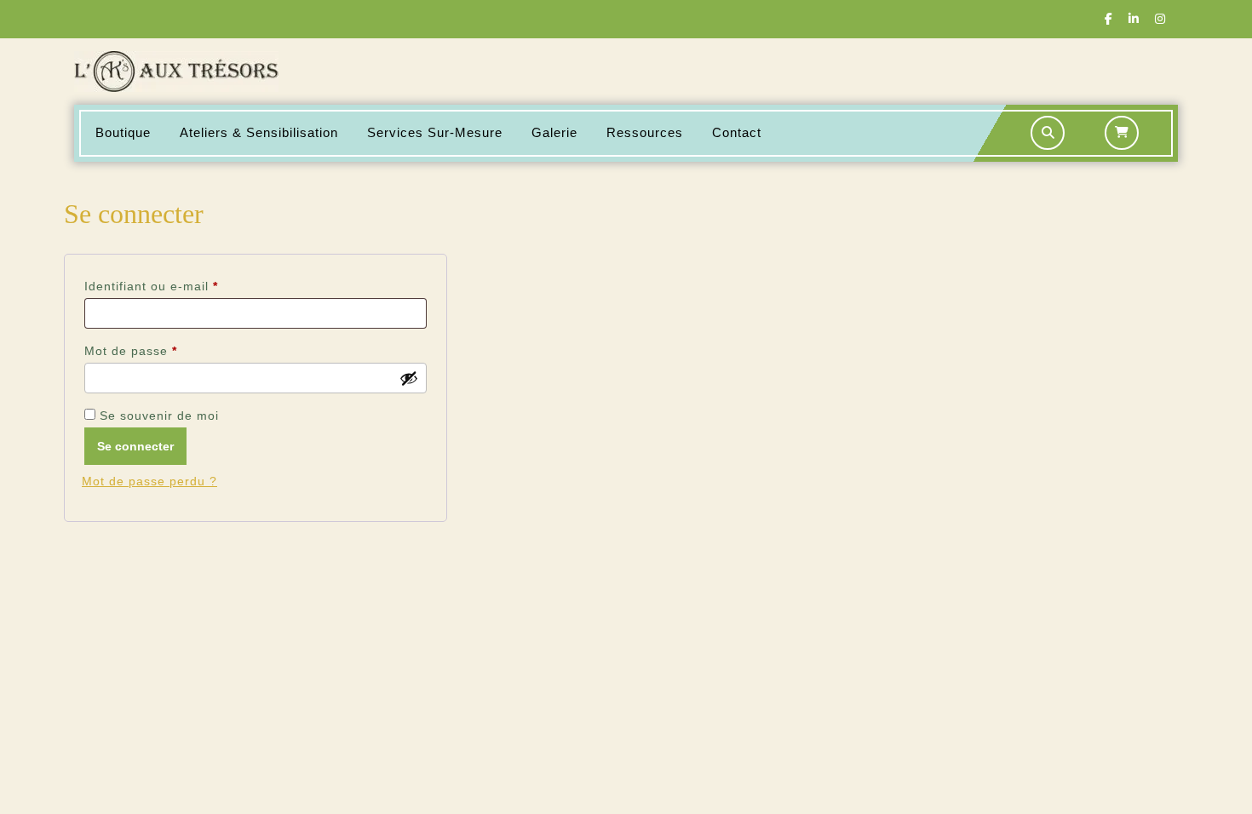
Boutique (123, 132)
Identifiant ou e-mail (184, 285)
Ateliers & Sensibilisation (259, 132)
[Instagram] (1160, 19)
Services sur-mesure (435, 132)
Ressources (644, 132)
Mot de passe (164, 350)
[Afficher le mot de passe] (408, 378)
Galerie (554, 132)
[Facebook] (1108, 19)
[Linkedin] (1134, 19)
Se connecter (135, 446)
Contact (736, 132)
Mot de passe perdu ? (149, 481)
